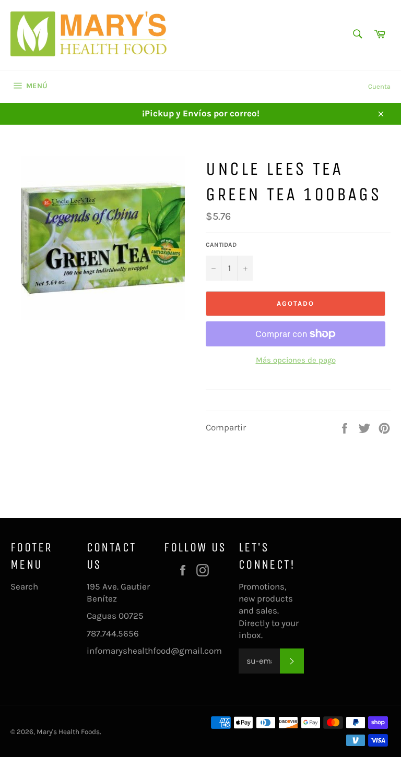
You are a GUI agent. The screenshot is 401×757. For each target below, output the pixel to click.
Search (24, 586)
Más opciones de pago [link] (296, 360)
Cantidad (221, 244)
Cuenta (379, 86)
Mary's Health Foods (68, 732)
